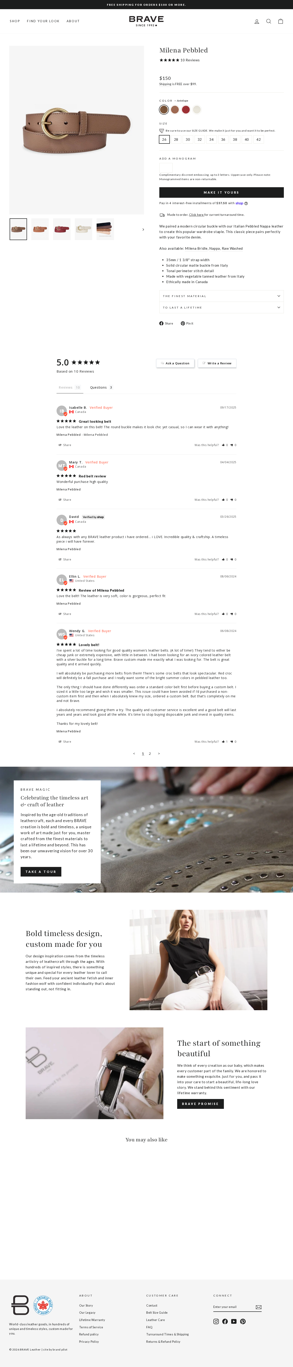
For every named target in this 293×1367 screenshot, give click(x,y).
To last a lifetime (183, 307)
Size (163, 123)
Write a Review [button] (220, 363)
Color (173, 100)
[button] (225, 445)
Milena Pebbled (69, 435)
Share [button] (66, 445)
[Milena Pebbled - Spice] (18, 1252)
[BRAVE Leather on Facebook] (225, 1321)
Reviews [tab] (65, 387)
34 (211, 139)
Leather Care (155, 1320)
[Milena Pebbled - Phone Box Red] (24, 1252)
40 (247, 139)
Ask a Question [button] (178, 363)
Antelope (163, 109)
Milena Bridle (196, 248)
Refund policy (89, 1334)
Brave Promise (200, 1104)
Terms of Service (91, 1327)
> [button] (159, 753)
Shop (15, 21)
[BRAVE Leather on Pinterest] (243, 1321)
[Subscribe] (259, 1307)
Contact (151, 1305)
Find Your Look (43, 21)
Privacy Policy (89, 1341)
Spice (174, 109)
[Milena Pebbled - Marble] (31, 1252)
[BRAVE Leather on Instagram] (216, 1321)
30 (188, 139)
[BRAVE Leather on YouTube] (234, 1321)
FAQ (149, 1327)
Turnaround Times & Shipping (167, 1334)
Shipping (165, 84)
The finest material (184, 296)
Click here (196, 215)
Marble (196, 109)
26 (164, 139)
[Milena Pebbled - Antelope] (12, 1252)
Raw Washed (232, 248)
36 (223, 139)
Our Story (86, 1305)
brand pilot (60, 1349)
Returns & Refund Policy (163, 1341)
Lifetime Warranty (92, 1320)
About (73, 21)
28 (176, 139)
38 (235, 139)
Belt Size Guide (157, 1312)
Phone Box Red (185, 109)
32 (200, 139)
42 (258, 139)
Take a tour (41, 872)
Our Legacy (87, 1312)
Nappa (214, 248)
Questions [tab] (98, 387)
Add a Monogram (177, 158)
